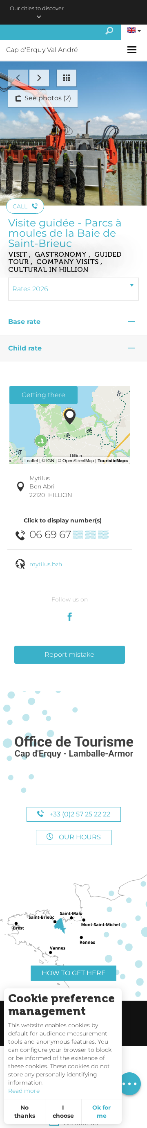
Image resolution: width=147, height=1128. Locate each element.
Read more (24, 1090)
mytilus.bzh (45, 564)
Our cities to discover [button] (37, 8)
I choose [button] (63, 1111)
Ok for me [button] (101, 1111)
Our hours (79, 837)
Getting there (43, 395)
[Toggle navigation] (133, 50)
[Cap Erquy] (73, 747)
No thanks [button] (24, 1111)
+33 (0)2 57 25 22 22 (79, 814)
